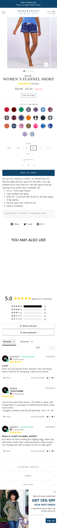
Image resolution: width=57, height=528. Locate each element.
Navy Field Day (21, 118)
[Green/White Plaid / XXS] (15, 282)
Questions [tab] (24, 341)
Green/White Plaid (50, 118)
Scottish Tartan (43, 118)
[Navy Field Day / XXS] (2, 282)
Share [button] (8, 378)
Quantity (28, 160)
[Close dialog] (54, 492)
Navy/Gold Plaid (7, 118)
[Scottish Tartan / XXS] (12, 282)
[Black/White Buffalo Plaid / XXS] (8, 282)
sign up (51, 520)
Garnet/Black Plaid (50, 109)
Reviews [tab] (7, 341)
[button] (48, 378)
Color (28, 104)
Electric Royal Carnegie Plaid (50, 126)
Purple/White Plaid (35, 109)
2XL (28, 154)
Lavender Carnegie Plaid (25, 134)
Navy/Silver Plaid (28, 109)
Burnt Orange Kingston (7, 126)
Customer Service (28, 467)
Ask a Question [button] (30, 332)
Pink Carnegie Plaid (35, 126)
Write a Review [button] (30, 326)
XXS (9, 148)
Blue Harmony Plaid (43, 126)
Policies (28, 484)
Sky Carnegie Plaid (32, 134)
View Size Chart (28, 95)
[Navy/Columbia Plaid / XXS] (10, 284)
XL (48, 148)
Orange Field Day (28, 118)
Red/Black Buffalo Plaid (14, 109)
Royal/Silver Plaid (43, 109)
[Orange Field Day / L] (5, 282)
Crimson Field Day (7, 109)
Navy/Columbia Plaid (14, 126)
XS (18, 148)
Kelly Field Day (21, 109)
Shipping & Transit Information (25, 213)
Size (28, 143)
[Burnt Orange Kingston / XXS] (18, 282)
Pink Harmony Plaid (21, 126)
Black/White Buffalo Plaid (35, 118)
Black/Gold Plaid (28, 126)
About (28, 476)
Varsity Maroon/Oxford (14, 118)
